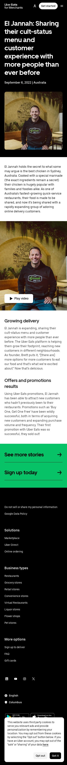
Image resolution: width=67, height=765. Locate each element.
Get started (48, 5)
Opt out (40, 755)
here (45, 744)
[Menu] (61, 6)
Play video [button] (21, 298)
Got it (55, 755)
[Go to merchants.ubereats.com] (13, 6)
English (13, 695)
